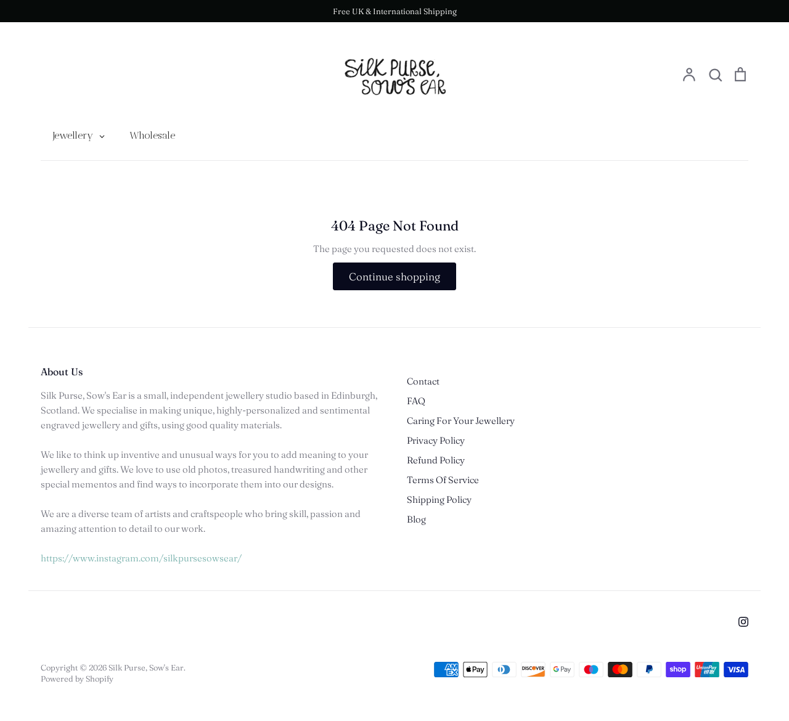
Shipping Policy (439, 499)
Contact (423, 381)
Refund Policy (436, 460)
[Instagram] (743, 621)
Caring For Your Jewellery (461, 420)
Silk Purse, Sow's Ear (146, 667)
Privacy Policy (436, 440)
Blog (416, 519)
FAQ (416, 401)
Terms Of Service (443, 480)
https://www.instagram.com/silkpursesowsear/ (141, 558)
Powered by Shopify (77, 678)
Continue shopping (394, 276)
